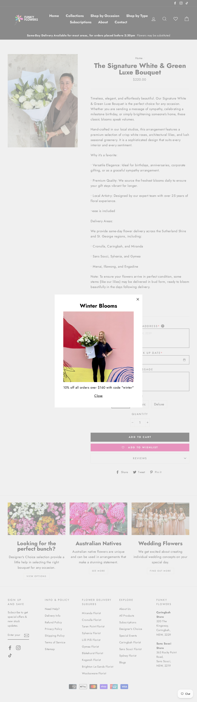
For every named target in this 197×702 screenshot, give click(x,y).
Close (98, 395)
